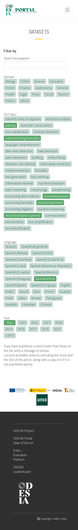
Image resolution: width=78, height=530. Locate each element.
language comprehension (22, 145)
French (49, 292)
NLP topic (10, 114)
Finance (25, 88)
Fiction (9, 88)
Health (9, 94)
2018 (21, 329)
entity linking (56, 157)
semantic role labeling (20, 164)
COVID (24, 81)
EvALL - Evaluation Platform (20, 455)
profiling (37, 157)
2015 (57, 329)
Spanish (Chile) (42, 253)
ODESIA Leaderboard (22, 469)
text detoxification (17, 228)
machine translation (51, 183)
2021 (46, 323)
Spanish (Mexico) (46, 272)
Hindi (9, 298)
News (36, 94)
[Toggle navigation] (67, 9)
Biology (10, 81)
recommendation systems (22, 215)
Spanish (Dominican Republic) (51, 266)
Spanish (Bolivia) (16, 253)
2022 (34, 323)
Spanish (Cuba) (15, 266)
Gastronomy (43, 88)
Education (56, 81)
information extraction (55, 164)
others (24, 101)
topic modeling (15, 190)
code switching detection (22, 138)
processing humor (50, 203)
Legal (23, 94)
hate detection (47, 151)
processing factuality (19, 203)
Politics (10, 101)
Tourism (63, 94)
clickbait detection (46, 132)
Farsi (37, 292)
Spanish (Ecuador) (17, 272)
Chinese (45, 304)
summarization (55, 215)
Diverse (39, 81)
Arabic (9, 292)
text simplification (40, 222)
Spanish (10, 246)
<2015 (9, 335)
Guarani (65, 292)
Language (10, 242)
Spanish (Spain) (15, 285)
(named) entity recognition (23, 119)
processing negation (18, 209)
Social (49, 94)
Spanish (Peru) (45, 279)
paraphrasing (61, 190)
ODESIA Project (23, 431)
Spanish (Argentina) (34, 246)
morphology (39, 190)
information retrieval (19, 183)
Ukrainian (28, 304)
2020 (58, 323)
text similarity (14, 222)
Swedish (11, 304)
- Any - (9, 323)
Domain (9, 77)
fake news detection (19, 151)
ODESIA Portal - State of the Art (23, 440)
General (62, 88)
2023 (22, 323)
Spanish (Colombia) (18, 259)
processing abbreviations (22, 196)
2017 (33, 329)
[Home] (23, 9)
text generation (15, 177)
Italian (22, 298)
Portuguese (53, 298)
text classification (16, 132)
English (65, 285)
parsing (10, 125)
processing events (56, 196)
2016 (45, 329)
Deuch (24, 292)
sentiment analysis (58, 119)
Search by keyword (16, 58)
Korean (36, 298)
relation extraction (17, 170)
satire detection (16, 157)
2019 (8, 329)
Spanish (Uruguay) (43, 285)
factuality (41, 170)
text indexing (39, 177)
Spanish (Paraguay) (17, 279)
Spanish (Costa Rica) (50, 259)
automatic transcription (36, 125)
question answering (51, 209)
